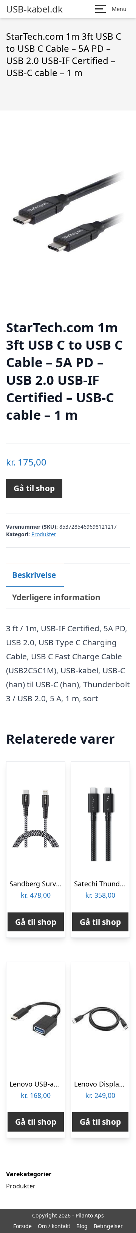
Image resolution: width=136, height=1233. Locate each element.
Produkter (43, 534)
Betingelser (108, 1226)
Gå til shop (34, 488)
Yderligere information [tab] (56, 597)
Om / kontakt (54, 1226)
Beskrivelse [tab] (34, 575)
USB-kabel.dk (34, 9)
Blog (82, 1226)
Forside (22, 1226)
